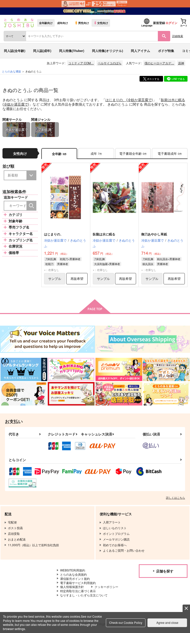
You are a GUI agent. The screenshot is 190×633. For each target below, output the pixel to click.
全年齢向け (46, 23)
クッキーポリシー (106, 587)
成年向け (62, 23)
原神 (181, 63)
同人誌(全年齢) (14, 50)
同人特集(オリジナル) (107, 50)
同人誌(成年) (42, 50)
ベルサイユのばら (109, 63)
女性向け (102, 23)
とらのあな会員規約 (73, 574)
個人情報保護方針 (72, 587)
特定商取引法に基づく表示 (78, 591)
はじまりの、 (115, 99)
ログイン (171, 23)
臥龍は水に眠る (173, 99)
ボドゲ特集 (166, 50)
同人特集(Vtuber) (71, 50)
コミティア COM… (81, 63)
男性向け (83, 23)
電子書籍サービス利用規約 (78, 583)
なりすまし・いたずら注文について (84, 595)
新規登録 (159, 23)
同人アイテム (140, 50)
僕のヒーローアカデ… (159, 63)
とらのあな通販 (11, 71)
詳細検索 (177, 36)
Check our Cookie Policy (125, 622)
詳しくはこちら (175, 497)
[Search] (31, 206)
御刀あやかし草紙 (154, 234)
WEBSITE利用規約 (72, 570)
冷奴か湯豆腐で (139, 99)
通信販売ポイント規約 (75, 578)
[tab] (96, 153)
